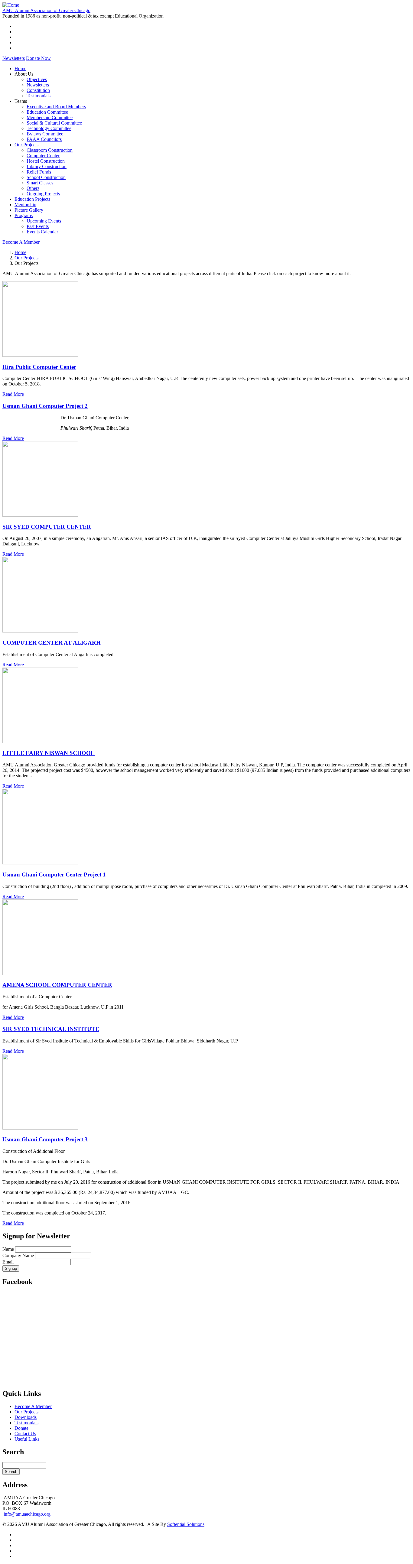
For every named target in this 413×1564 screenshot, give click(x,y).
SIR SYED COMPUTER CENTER (46, 527)
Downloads (26, 1417)
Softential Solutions (185, 1524)
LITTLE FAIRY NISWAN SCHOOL (48, 753)
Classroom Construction (50, 150)
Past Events (38, 226)
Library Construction (47, 166)
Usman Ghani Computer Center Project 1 (54, 874)
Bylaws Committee (45, 133)
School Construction (46, 177)
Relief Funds (39, 171)
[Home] (10, 5)
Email (8, 1261)
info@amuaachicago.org (27, 1514)
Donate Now (38, 58)
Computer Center (43, 155)
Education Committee (47, 112)
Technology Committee (49, 128)
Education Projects (32, 199)
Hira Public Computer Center (39, 367)
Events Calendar (42, 231)
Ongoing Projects (43, 193)
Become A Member (21, 242)
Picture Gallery (29, 210)
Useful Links (27, 1439)
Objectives (37, 79)
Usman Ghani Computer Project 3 (45, 1139)
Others (33, 188)
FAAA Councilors (44, 139)
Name (8, 1249)
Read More (13, 394)
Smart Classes (40, 182)
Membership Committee (50, 117)
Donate (21, 1428)
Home (20, 68)
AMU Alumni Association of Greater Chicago (46, 10)
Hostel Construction (46, 161)
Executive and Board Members (56, 106)
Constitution (38, 90)
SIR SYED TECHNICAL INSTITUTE (50, 1029)
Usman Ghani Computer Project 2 (45, 406)
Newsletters (13, 58)
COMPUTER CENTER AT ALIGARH (51, 642)
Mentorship (25, 204)
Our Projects (26, 144)
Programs (24, 215)
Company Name (18, 1255)
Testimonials (38, 95)
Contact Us (25, 1433)
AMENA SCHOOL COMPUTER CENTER (57, 985)
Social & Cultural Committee (54, 122)
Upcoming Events (44, 220)
